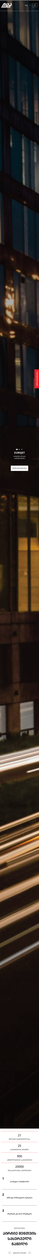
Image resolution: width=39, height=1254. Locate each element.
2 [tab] (19, 449)
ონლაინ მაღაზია (19, 468)
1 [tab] (17, 449)
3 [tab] (21, 449)
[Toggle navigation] (35, 5)
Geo (26, 5)
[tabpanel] (19, 564)
